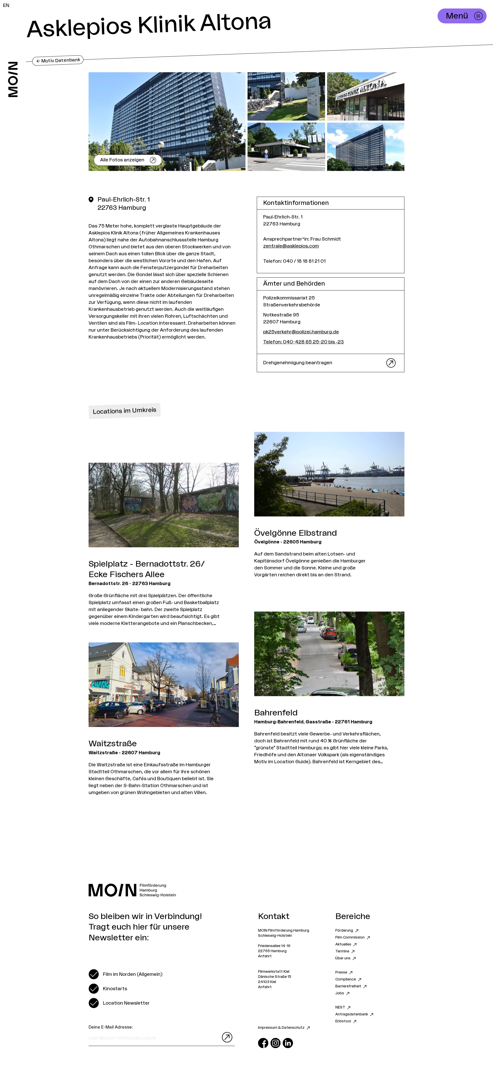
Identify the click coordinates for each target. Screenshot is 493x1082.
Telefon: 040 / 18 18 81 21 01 (294, 261)
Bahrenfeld (276, 713)
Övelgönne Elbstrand (295, 533)
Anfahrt (265, 956)
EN (6, 5)
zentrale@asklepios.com (291, 246)
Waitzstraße (113, 744)
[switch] (125, 974)
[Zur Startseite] (13, 79)
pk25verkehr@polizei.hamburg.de (301, 332)
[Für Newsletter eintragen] (226, 1037)
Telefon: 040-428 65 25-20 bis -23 (303, 342)
